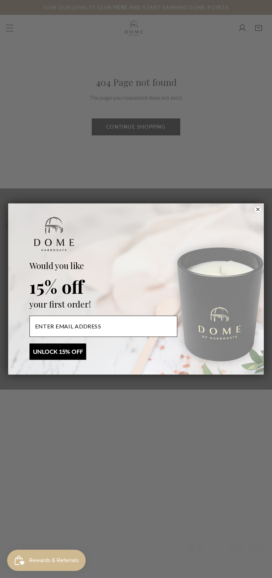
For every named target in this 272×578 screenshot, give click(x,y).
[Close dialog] (258, 209)
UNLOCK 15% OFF (58, 351)
